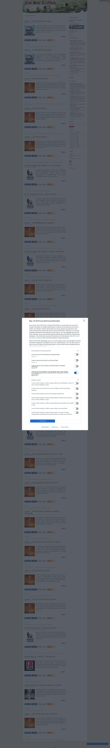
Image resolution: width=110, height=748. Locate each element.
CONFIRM (42, 421)
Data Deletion (45, 427)
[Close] (84, 321)
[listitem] (55, 351)
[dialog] (55, 374)
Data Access (55, 427)
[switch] (76, 354)
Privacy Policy (64, 427)
